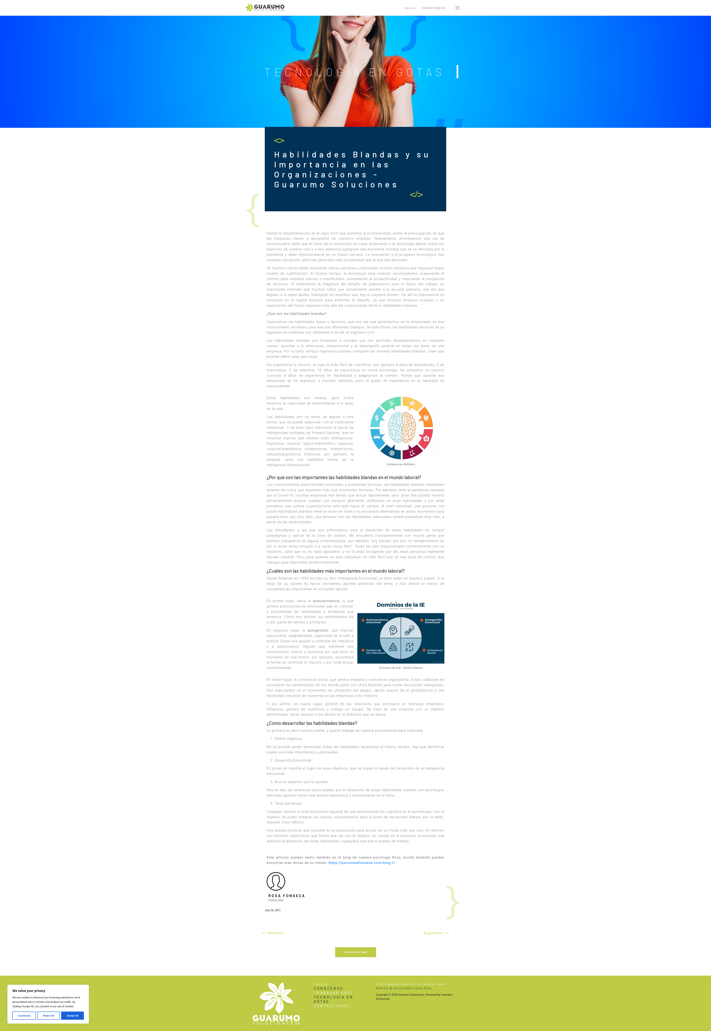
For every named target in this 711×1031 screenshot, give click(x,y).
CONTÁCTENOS (331, 1006)
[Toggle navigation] (458, 7)
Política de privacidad (393, 988)
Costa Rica (422, 988)
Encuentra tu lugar (355, 952)
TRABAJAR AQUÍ (333, 993)
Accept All (73, 1015)
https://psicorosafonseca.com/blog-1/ (361, 863)
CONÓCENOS (434, 8)
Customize (24, 1015)
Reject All (48, 1015)
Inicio (410, 8)
